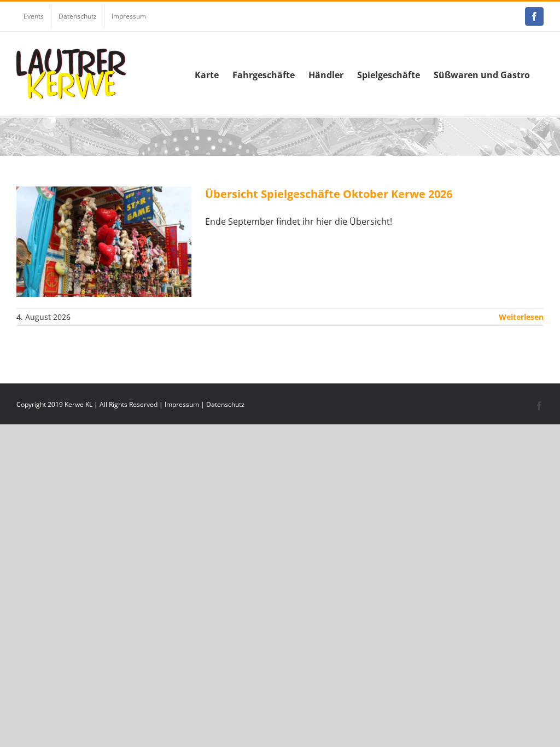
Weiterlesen (521, 317)
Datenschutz (225, 404)
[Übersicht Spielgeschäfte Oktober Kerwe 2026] (103, 241)
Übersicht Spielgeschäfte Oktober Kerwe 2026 (328, 193)
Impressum (182, 404)
